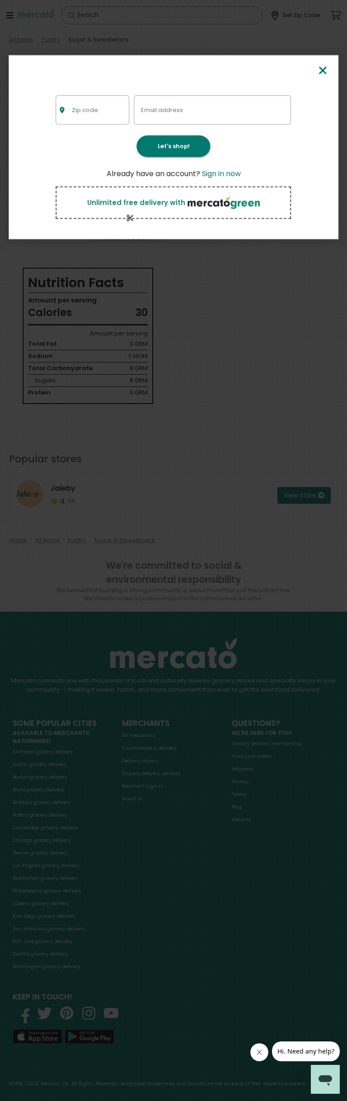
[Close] (323, 71)
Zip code (85, 109)
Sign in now (221, 173)
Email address (162, 109)
